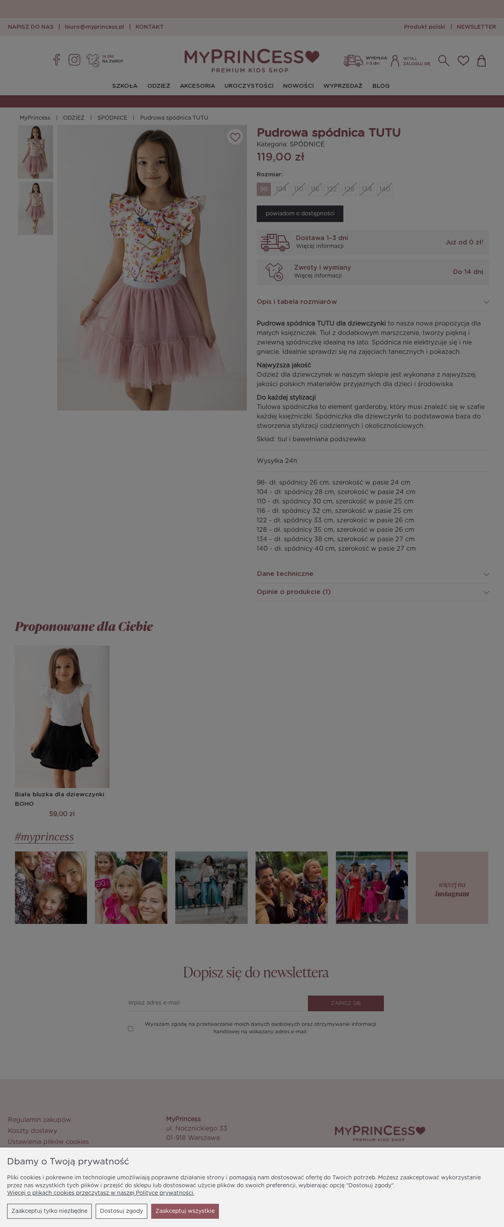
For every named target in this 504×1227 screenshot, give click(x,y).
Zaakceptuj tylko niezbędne (49, 1211)
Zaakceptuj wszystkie (185, 1211)
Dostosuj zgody (121, 1211)
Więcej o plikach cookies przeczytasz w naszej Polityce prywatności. (101, 1193)
